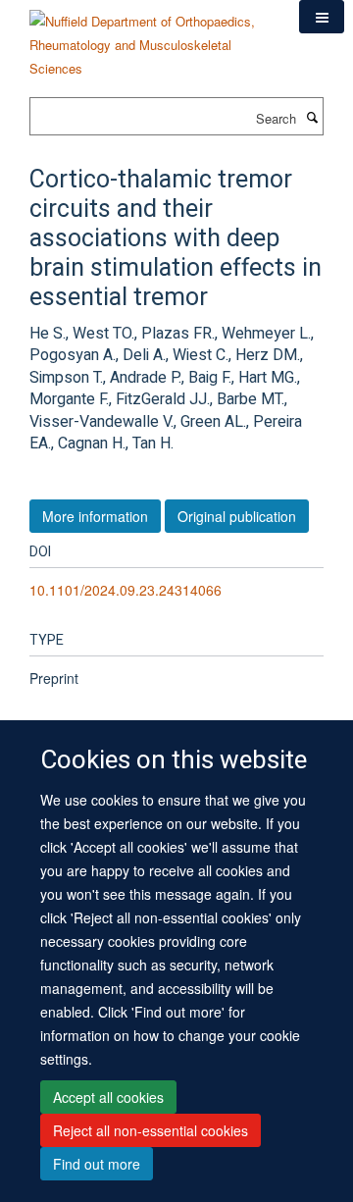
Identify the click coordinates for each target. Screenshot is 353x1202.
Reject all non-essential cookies (150, 1130)
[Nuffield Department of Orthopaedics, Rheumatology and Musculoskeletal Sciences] (149, 37)
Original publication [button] (236, 516)
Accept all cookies (108, 1097)
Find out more (96, 1164)
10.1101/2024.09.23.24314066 (125, 590)
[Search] (312, 117)
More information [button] (95, 516)
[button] (321, 16)
